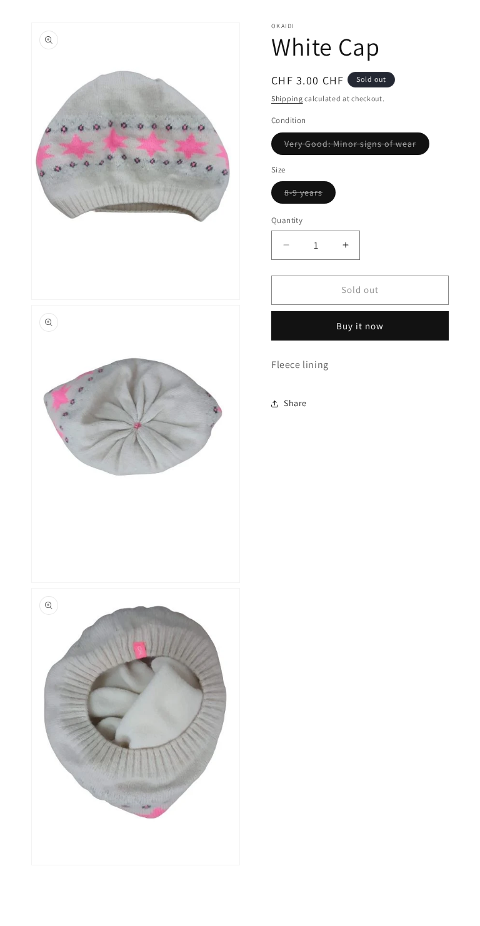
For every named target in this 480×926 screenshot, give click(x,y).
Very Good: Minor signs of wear (356, 146)
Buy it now (360, 326)
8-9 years (310, 195)
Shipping (287, 98)
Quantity (286, 220)
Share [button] (295, 403)
